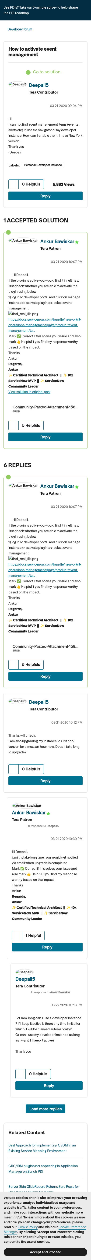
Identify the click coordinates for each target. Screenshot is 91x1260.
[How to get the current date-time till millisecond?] (73, 463)
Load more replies (45, 1109)
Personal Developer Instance (43, 165)
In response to (43, 826)
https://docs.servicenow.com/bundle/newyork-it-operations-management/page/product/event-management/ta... (44, 325)
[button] (14, 184)
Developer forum (19, 29)
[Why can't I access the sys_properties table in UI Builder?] (83, 463)
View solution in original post (29, 392)
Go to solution (46, 72)
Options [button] (84, 29)
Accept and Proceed (45, 1252)
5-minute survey (45, 7)
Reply (45, 196)
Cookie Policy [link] (28, 1227)
